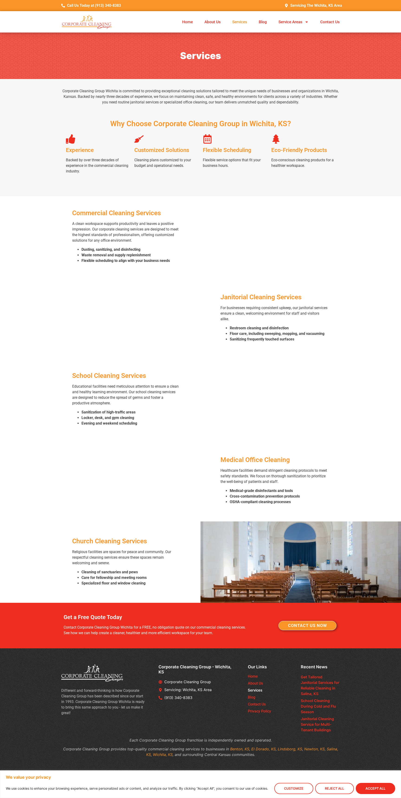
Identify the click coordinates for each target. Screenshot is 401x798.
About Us (212, 22)
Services (239, 22)
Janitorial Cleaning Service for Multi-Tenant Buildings (317, 724)
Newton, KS (314, 749)
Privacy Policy (259, 711)
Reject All (334, 788)
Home (187, 22)
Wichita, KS (163, 754)
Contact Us (330, 22)
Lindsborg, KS (290, 749)
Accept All (375, 788)
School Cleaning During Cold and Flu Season (318, 706)
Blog (263, 22)
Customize (294, 788)
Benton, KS (239, 749)
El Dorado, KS (263, 749)
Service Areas (290, 22)
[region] (200, 784)
